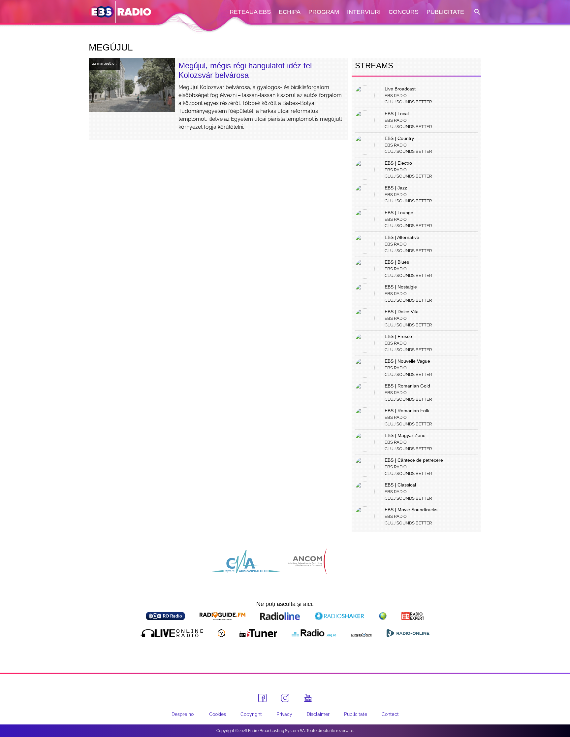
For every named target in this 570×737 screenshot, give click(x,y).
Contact (390, 714)
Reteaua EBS (250, 12)
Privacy (284, 714)
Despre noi (183, 714)
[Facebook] (262, 698)
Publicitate (445, 12)
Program (323, 12)
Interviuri (364, 12)
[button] (476, 12)
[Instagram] (285, 698)
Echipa (290, 12)
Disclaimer (318, 714)
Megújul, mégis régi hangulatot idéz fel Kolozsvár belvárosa (245, 70)
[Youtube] (308, 698)
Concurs (404, 12)
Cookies (217, 714)
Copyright (251, 714)
